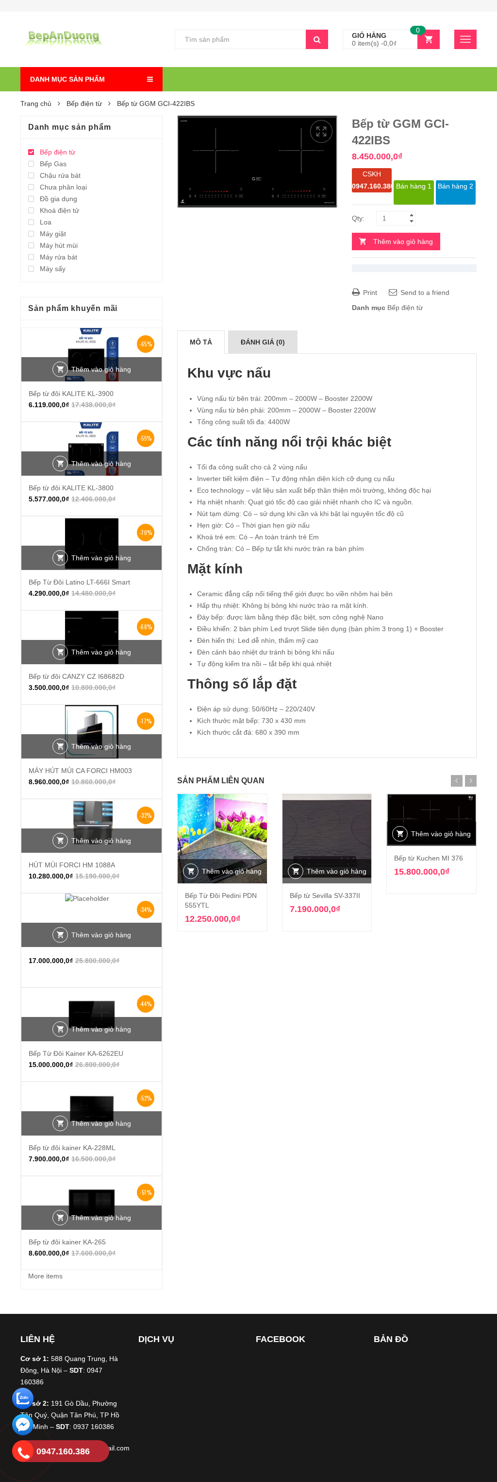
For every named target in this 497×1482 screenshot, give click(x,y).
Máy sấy (53, 269)
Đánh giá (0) (263, 342)
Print (369, 292)
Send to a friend (423, 292)
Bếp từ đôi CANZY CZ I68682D (76, 676)
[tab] (201, 342)
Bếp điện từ (84, 103)
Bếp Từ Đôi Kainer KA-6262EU (76, 1053)
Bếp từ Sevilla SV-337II (325, 895)
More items (45, 1276)
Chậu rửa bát (60, 175)
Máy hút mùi (59, 245)
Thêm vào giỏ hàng (403, 241)
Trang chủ (35, 103)
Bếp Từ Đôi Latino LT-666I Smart (79, 582)
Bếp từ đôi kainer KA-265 (67, 1242)
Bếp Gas (53, 164)
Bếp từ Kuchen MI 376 (428, 858)
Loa (45, 222)
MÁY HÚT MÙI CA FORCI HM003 (80, 771)
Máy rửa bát (58, 257)
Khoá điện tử (59, 210)
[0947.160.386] (22, 1452)
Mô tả (201, 342)
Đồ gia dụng (58, 199)
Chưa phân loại (63, 187)
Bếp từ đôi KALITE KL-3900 (71, 393)
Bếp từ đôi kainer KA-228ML (72, 1148)
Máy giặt (53, 234)
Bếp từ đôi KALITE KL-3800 (71, 488)
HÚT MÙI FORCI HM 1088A (72, 865)
